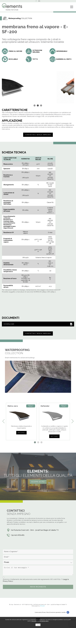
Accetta (38, 625)
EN (39, 1)
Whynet (42, 606)
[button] (35, 105)
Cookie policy (38, 612)
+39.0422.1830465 (17, 535)
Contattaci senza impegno (38, 135)
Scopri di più (38, 482)
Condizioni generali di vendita (58, 612)
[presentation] (3, 421)
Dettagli (21, 432)
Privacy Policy (45, 612)
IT (36, 1)
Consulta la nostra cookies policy (40, 621)
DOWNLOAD (9, 324)
